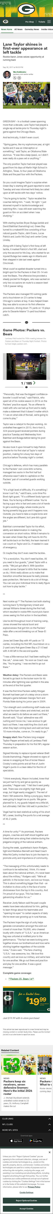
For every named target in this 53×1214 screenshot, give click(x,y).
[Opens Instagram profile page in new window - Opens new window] (19, 78)
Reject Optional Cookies (26, 1200)
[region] (26, 1181)
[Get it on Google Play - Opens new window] (35, 1142)
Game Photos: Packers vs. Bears (24, 332)
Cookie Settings (26, 1192)
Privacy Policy (34, 1187)
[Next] (34, 383)
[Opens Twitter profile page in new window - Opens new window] (15, 78)
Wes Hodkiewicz (19, 72)
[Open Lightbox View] (26, 371)
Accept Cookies (26, 1208)
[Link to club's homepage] (5, 20)
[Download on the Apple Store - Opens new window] (16, 1141)
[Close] (49, 1152)
